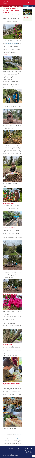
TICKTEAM (31, 454)
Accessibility (12, 448)
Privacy (7, 448)
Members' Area (20, 6)
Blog (28, 2)
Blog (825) (25, 18)
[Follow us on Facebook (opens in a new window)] (25, 448)
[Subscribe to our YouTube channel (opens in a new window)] (31, 448)
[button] (31, 2)
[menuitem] (28, 2)
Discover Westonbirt (15, 6)
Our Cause (8, 6)
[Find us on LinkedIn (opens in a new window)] (29, 448)
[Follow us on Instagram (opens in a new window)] (27, 448)
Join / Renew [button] (26, 6)
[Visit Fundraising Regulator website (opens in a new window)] (28, 451)
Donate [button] (32, 6)
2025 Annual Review (19, 449)
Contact (4, 448)
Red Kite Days (17, 14)
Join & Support (3, 6)
